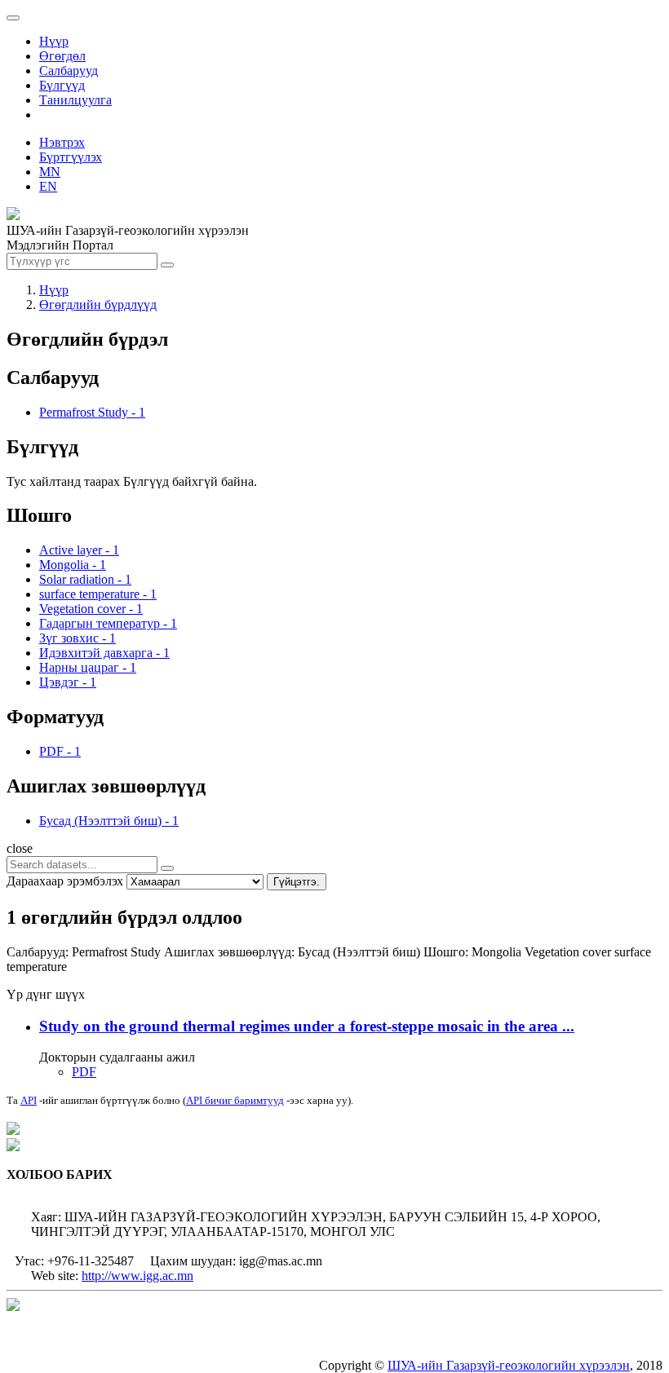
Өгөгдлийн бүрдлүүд (98, 304)
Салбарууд (68, 70)
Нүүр (54, 41)
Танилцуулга (75, 100)
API (28, 1100)
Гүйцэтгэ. (296, 882)
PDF (84, 1072)
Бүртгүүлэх (70, 157)
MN (49, 172)
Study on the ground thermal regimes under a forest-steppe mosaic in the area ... (306, 1026)
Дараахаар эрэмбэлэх (65, 881)
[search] (167, 868)
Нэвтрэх (62, 142)
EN (48, 186)
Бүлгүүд (62, 85)
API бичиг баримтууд (235, 1100)
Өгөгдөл (62, 56)
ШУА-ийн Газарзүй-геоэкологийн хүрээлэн (509, 1365)
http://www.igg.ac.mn (137, 1275)
